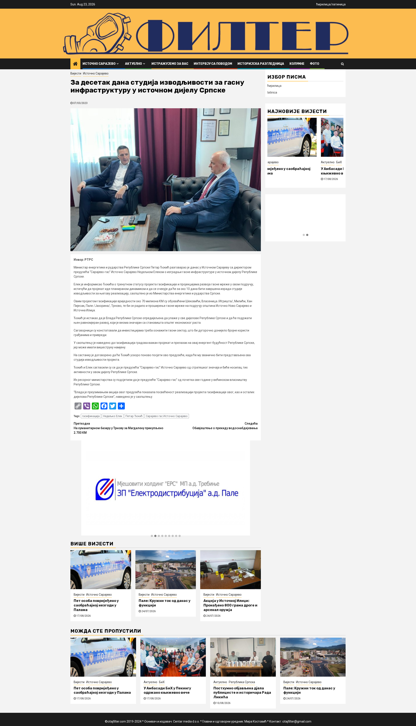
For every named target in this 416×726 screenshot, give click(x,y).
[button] (152, 536)
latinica (272, 92)
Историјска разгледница (260, 64)
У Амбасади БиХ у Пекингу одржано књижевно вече (167, 690)
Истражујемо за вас (169, 64)
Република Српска (242, 682)
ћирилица (323, 4)
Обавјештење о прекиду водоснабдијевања (225, 426)
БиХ (339, 162)
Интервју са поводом (213, 64)
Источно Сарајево (99, 64)
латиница (339, 4)
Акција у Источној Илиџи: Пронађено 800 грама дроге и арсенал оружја (230, 605)
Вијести (75, 73)
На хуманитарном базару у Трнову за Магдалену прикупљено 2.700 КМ (118, 428)
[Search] (342, 64)
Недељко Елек (112, 416)
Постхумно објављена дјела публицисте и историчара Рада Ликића (242, 692)
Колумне (296, 64)
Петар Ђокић (134, 416)
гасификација (91, 416)
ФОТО (314, 64)
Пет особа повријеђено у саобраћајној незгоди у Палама (96, 605)
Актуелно (133, 64)
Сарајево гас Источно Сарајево (167, 416)
